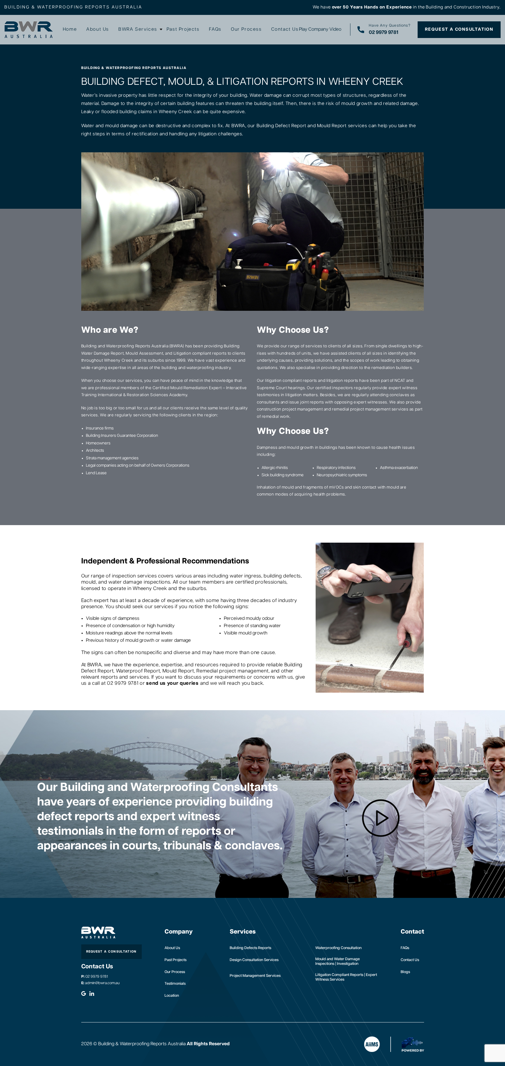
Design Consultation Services (254, 960)
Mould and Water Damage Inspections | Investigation (337, 961)
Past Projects (183, 29)
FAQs (215, 29)
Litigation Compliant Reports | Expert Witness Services (346, 977)
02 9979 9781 (94, 977)
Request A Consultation (459, 29)
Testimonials (175, 984)
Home (70, 29)
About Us (97, 29)
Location (172, 996)
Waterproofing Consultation (338, 948)
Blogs (405, 972)
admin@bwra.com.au (100, 983)
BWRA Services (137, 29)
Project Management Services (255, 976)
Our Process (246, 29)
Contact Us (285, 29)
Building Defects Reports (250, 948)
